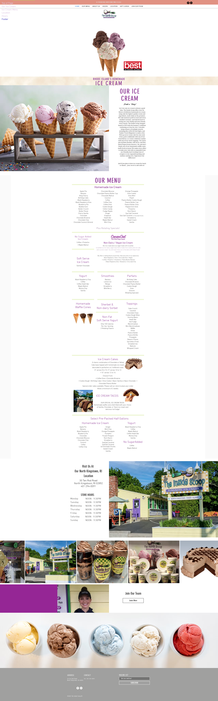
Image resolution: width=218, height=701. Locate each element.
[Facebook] (188, 3)
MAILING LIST (123, 675)
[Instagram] (191, 3)
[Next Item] (215, 561)
